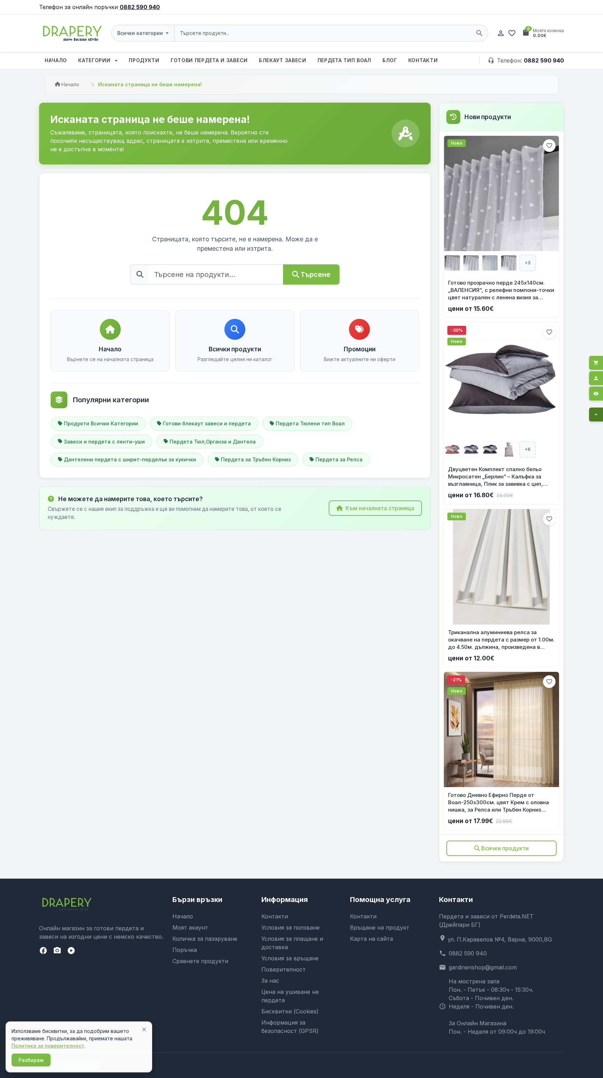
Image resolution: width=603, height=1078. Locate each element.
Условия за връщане (290, 958)
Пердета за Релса (339, 459)
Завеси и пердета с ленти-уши (104, 442)
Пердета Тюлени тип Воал (310, 423)
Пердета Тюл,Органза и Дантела (213, 442)
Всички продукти (505, 848)
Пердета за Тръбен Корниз (256, 459)
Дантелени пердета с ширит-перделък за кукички (130, 459)
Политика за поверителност (48, 1046)
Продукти (144, 60)
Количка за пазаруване (204, 938)
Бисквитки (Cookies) (290, 1011)
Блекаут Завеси (282, 60)
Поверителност (283, 969)
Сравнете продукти (200, 961)
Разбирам (31, 1060)
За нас (270, 980)
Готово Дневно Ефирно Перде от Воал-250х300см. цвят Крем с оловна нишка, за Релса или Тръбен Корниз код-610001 (498, 802)
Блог (389, 60)
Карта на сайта (371, 938)
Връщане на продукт (379, 927)
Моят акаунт (190, 927)
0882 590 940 (140, 6)
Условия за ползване (290, 927)
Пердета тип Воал (344, 60)
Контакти (423, 60)
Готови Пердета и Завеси (209, 60)
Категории (95, 60)
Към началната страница (379, 508)
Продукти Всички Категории (101, 423)
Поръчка (184, 949)
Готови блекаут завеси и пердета (207, 423)
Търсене (315, 274)
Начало (56, 60)
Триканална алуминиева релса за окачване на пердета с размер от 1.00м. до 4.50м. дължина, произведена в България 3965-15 (501, 640)
